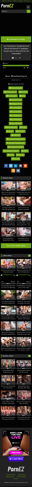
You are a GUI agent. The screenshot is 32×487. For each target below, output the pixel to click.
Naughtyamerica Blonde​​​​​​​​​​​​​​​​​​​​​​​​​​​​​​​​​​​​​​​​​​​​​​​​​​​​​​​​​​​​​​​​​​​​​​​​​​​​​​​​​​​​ (16, 147)
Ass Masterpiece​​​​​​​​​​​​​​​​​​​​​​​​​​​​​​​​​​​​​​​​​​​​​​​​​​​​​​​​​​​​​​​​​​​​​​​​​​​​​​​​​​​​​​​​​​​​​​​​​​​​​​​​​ (16, 115)
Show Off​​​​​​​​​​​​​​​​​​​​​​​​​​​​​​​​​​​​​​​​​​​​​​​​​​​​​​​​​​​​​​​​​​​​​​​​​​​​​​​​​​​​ (16, 158)
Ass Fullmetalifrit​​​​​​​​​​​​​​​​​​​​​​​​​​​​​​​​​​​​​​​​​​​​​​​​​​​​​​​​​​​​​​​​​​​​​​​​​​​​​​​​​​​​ (16, 111)
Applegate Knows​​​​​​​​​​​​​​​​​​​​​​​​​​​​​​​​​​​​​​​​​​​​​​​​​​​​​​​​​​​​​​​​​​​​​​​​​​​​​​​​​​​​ (16, 103)
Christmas (24, 92)
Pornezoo (27, 1)
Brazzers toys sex (11, 92)
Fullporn (20, 1)
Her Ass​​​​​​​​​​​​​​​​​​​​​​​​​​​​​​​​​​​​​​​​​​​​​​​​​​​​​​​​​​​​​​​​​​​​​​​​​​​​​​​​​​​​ (11, 131)
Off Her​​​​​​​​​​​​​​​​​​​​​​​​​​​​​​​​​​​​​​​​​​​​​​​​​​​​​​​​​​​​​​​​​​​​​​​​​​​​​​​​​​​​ (25, 151)
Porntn (10, 1)
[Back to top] (27, 482)
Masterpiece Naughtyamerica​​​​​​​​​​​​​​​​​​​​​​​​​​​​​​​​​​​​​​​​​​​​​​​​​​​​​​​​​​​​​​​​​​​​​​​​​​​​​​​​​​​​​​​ (16, 139)
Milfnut (15, 1)
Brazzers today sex (16, 88)
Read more (15, 80)
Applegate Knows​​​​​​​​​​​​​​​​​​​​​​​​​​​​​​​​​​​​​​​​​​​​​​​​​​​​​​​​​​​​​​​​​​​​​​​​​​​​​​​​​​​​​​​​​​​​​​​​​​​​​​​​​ (16, 99)
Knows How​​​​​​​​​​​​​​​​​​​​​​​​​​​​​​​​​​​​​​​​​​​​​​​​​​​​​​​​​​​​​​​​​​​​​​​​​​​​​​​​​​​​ (16, 135)
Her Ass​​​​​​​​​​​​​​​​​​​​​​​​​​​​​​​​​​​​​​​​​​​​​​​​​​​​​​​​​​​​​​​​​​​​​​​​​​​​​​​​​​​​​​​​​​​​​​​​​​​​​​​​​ (24, 127)
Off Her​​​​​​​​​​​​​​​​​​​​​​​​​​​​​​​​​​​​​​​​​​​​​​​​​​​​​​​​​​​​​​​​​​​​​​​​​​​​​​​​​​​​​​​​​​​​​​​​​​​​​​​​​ (11, 155)
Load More (17, 459)
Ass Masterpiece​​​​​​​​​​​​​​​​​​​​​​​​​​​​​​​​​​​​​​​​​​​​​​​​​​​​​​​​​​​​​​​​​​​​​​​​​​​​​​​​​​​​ (16, 119)
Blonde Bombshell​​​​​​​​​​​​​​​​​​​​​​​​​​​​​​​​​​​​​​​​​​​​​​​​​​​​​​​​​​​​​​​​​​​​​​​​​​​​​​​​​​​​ (12, 127)
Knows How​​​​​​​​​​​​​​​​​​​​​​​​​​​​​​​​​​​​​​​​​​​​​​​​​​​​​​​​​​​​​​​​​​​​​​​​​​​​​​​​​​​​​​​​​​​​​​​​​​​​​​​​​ (21, 131)
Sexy (23, 96)
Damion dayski (12, 96)
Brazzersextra (11, 474)
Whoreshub (21, 474)
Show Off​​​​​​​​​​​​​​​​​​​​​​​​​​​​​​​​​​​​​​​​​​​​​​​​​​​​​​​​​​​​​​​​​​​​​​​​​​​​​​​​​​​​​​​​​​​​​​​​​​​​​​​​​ (20, 155)
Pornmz (4, 1)
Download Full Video (17, 39)
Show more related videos (16, 245)
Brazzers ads (10, 476)
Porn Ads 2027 (21, 476)
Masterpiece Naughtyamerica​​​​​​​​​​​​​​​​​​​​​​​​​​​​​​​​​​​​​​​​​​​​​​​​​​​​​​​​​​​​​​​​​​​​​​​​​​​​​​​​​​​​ (16, 143)
